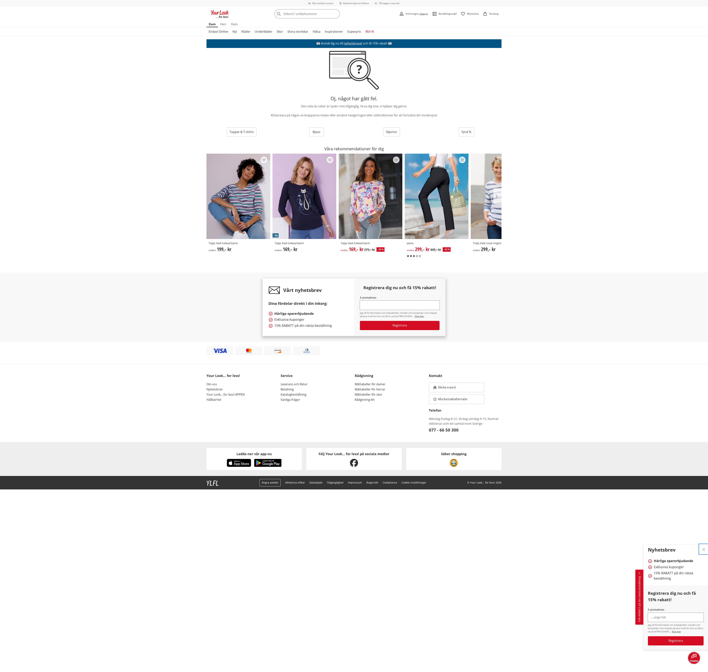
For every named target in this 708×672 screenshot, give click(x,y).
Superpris (354, 32)
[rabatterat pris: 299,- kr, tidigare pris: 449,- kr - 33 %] (436, 196)
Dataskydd (315, 482)
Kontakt (435, 375)
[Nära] (704, 549)
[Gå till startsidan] (220, 13)
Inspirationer (334, 32)
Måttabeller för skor (368, 394)
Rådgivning (364, 375)
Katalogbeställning (293, 394)
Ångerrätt (372, 482)
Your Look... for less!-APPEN (225, 394)
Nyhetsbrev (214, 389)
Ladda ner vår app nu (254, 454)
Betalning (287, 389)
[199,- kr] (238, 196)
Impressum (355, 482)
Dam (212, 24)
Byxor (317, 132)
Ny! (234, 32)
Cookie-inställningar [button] (414, 482)
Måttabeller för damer (370, 384)
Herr (223, 24)
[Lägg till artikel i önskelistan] (264, 160)
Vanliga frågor (290, 400)
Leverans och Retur (294, 384)
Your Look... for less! (223, 375)
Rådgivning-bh (365, 400)
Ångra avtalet (270, 482)
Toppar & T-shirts (242, 132)
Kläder (245, 32)
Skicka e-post (447, 388)
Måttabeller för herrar (370, 389)
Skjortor (391, 132)
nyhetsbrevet (353, 43)
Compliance (390, 482)
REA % (369, 32)
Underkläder (263, 32)
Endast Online (218, 32)
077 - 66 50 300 (444, 430)
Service (287, 375)
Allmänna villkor (295, 482)
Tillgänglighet (335, 482)
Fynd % (466, 132)
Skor (280, 32)
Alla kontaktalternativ (452, 399)
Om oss (211, 384)
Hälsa (316, 32)
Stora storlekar (297, 32)
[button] (497, 196)
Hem (234, 24)
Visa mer (676, 631)
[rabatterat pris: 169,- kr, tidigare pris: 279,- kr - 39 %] (370, 196)
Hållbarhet (213, 400)
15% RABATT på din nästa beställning (639, 599)
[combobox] (315, 13)
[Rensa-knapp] (335, 13)
